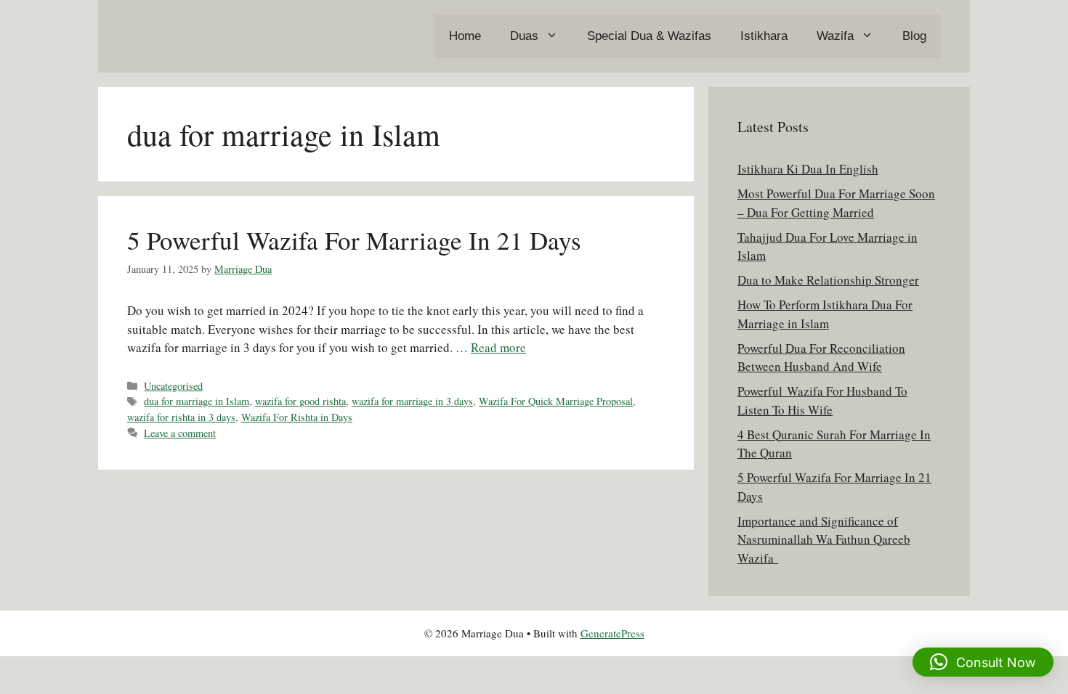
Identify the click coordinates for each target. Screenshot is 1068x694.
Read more (498, 347)
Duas (524, 36)
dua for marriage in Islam (196, 401)
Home (465, 36)
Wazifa (835, 36)
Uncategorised (173, 386)
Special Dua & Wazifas (649, 36)
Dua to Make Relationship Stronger (828, 280)
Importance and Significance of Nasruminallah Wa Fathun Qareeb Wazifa (823, 539)
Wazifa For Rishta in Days (296, 417)
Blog (914, 36)
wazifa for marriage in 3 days (412, 401)
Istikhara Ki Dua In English (807, 168)
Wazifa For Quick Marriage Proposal (556, 401)
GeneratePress (612, 633)
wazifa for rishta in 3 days (181, 417)
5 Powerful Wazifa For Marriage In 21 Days (354, 240)
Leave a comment (180, 433)
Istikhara (764, 36)
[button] (983, 662)
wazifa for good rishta (300, 401)
